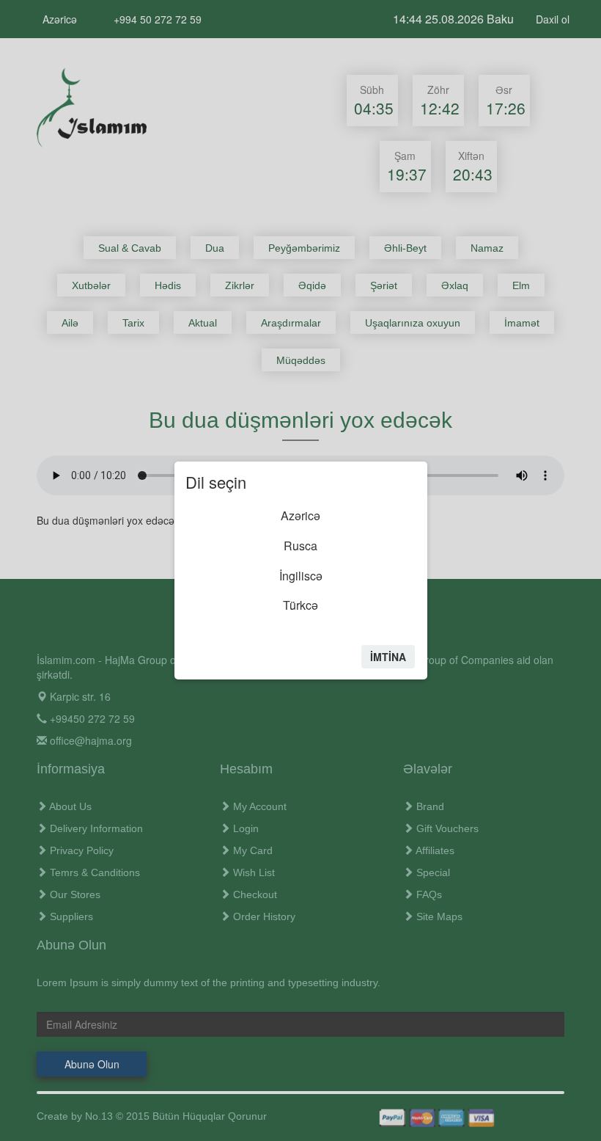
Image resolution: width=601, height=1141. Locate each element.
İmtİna (388, 656)
